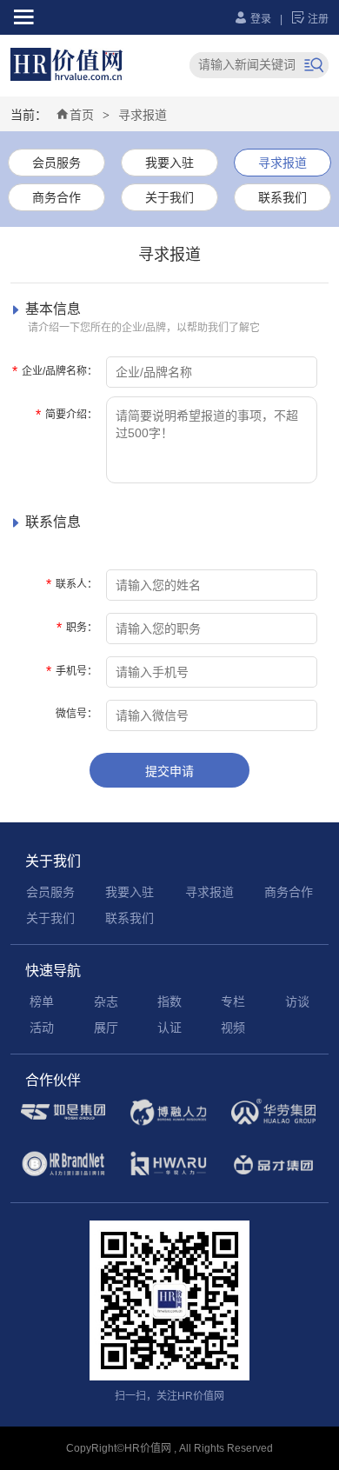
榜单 (42, 1001)
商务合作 (56, 197)
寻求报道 (142, 115)
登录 (252, 19)
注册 (310, 19)
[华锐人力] (168, 1175)
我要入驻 (169, 163)
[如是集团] (63, 1122)
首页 (75, 115)
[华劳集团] (273, 1122)
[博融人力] (168, 1123)
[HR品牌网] (63, 1174)
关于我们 (169, 197)
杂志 (106, 1001)
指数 (169, 1001)
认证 (169, 1027)
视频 (233, 1027)
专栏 (233, 1001)
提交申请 (169, 771)
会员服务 (56, 163)
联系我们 (282, 197)
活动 (42, 1027)
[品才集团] (273, 1175)
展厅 (106, 1027)
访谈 (297, 1001)
